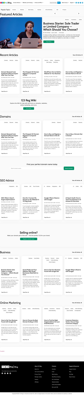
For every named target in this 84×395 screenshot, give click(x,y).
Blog (9, 3)
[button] (55, 13)
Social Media (36, 258)
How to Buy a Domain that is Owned (74, 135)
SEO (17, 186)
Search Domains (69, 168)
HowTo (47, 260)
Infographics (57, 60)
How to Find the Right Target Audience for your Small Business (52, 321)
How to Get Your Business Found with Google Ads (52, 270)
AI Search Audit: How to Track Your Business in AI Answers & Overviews (73, 199)
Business (67, 19)
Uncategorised (78, 310)
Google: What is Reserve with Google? (51, 198)
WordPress (55, 62)
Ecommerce (73, 19)
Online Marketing (54, 260)
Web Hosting (49, 62)
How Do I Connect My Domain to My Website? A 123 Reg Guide (31, 199)
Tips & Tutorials (36, 186)
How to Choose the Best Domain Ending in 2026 (30, 321)
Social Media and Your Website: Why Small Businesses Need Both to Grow (30, 272)
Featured (11, 60)
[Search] (59, 3)
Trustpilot (2, 351)
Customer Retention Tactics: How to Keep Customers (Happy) (72, 321)
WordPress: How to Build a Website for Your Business (52, 72)
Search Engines (52, 262)
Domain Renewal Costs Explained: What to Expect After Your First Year (9, 73)
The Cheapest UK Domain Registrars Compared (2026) (31, 73)
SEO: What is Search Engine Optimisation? (8, 198)
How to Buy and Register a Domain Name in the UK (74, 72)
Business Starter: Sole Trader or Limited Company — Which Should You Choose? (61, 26)
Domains (6, 60)
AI (44, 186)
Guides (80, 19)
